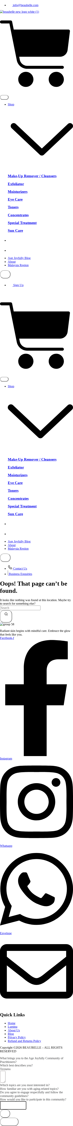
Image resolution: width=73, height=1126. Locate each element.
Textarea (5, 1069)
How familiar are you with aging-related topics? (29, 1088)
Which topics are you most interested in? (25, 1085)
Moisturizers (17, 192)
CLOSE (9, 1122)
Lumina (18, 250)
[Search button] (6, 616)
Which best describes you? (16, 1065)
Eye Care (15, 199)
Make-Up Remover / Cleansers (32, 176)
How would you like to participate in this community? (33, 1099)
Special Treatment (22, 223)
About (12, 261)
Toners (13, 207)
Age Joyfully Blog (19, 258)
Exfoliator (16, 184)
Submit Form (13, 1105)
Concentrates (18, 215)
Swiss (18, 240)
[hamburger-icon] (4, 97)
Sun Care (15, 230)
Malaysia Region (18, 265)
